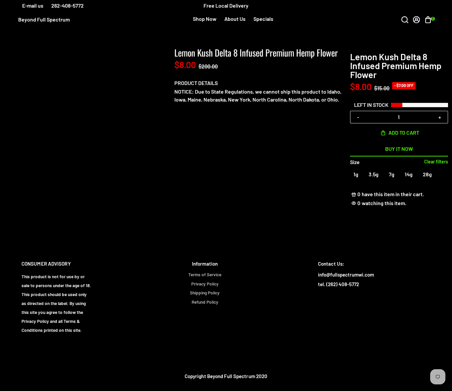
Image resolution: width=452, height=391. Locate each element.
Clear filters (436, 161)
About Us (235, 19)
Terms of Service (204, 274)
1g (355, 174)
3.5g (374, 174)
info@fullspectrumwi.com (346, 275)
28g (427, 174)
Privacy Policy (205, 283)
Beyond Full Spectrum (44, 19)
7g (391, 174)
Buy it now (399, 149)
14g (409, 174)
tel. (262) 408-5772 (338, 284)
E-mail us (32, 5)
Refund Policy (205, 302)
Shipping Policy (205, 292)
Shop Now (204, 19)
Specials (263, 19)
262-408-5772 (67, 5)
